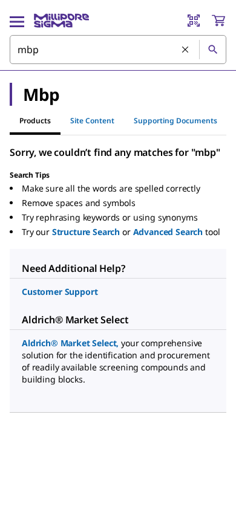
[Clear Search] (185, 50)
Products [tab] (35, 120)
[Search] (212, 49)
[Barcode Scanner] (193, 20)
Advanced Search (168, 231)
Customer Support (59, 291)
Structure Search (86, 231)
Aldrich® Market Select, (70, 343)
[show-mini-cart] (218, 20)
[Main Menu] (17, 20)
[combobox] (118, 49)
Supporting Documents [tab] (175, 120)
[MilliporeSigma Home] (61, 20)
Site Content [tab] (92, 120)
